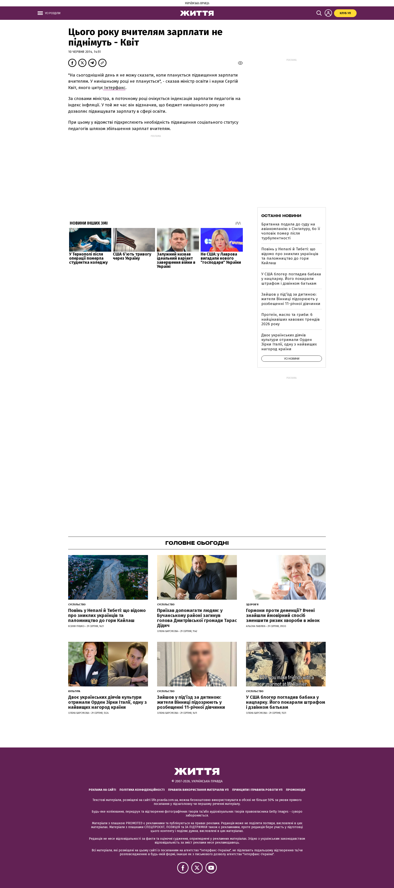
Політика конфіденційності (142, 789)
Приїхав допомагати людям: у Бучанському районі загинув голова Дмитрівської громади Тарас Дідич (197, 618)
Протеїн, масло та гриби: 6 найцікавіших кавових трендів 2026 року (290, 319)
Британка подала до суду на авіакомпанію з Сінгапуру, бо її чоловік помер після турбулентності (290, 231)
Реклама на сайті (102, 789)
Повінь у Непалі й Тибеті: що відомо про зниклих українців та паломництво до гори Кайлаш (289, 256)
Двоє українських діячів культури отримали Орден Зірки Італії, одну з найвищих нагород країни (289, 342)
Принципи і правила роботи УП (257, 789)
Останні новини (281, 215)
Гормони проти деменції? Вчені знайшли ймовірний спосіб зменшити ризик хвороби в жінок (283, 615)
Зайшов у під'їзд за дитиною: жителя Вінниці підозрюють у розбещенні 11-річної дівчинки (290, 299)
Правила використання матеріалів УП (198, 789)
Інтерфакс (114, 87)
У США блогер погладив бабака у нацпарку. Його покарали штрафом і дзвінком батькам (291, 279)
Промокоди (295, 789)
